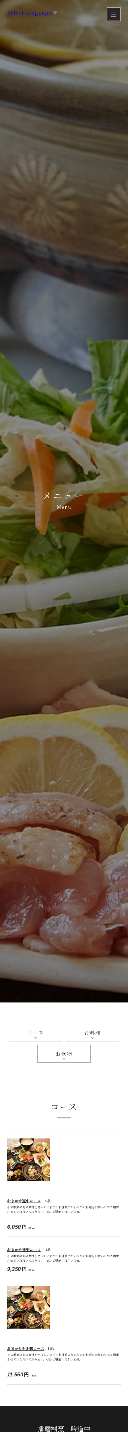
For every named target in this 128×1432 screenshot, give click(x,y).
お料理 (92, 1032)
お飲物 (64, 1053)
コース (35, 1032)
